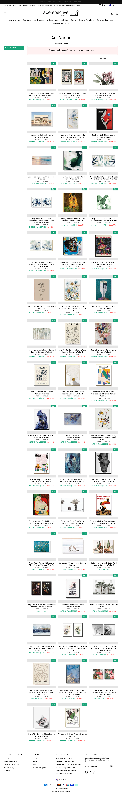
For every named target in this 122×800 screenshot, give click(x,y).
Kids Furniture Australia (64, 759)
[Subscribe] (111, 766)
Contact (7, 759)
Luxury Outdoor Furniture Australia (68, 765)
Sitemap (7, 771)
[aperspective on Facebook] (90, 772)
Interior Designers (30, 5)
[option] (61, 2)
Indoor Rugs (52, 20)
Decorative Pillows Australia (66, 771)
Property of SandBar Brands (61, 791)
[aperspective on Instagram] (86, 772)
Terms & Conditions (11, 765)
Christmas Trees (61, 24)
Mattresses (39, 20)
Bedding (27, 20)
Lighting (64, 20)
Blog (14, 5)
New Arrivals (14, 20)
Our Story (7, 5)
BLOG (35, 761)
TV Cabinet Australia (64, 774)
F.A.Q (19, 5)
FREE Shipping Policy (11, 761)
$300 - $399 (10, 47)
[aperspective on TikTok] (94, 772)
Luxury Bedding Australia (65, 761)
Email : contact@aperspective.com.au (68, 5)
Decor (74, 20)
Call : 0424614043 (45, 5)
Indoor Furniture (86, 20)
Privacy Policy (9, 768)
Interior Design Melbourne (65, 768)
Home (56, 44)
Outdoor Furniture (105, 20)
